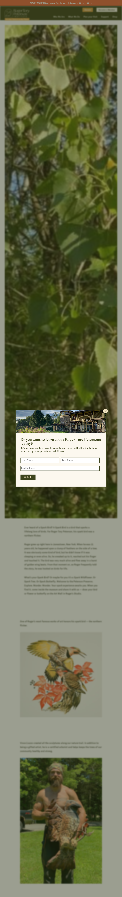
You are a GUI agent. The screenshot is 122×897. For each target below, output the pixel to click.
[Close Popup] (105, 411)
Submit (28, 477)
